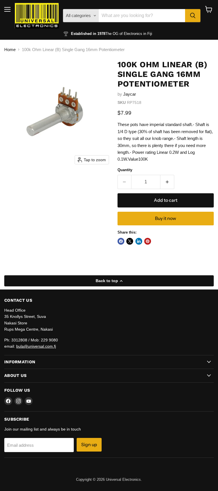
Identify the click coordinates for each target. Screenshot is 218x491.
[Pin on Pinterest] (147, 241)
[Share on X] (129, 241)
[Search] (192, 15)
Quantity (125, 170)
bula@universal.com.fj (36, 346)
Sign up (89, 444)
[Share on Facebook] (121, 241)
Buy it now (165, 218)
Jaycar (129, 94)
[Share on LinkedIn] (138, 241)
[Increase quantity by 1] (167, 182)
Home (10, 49)
